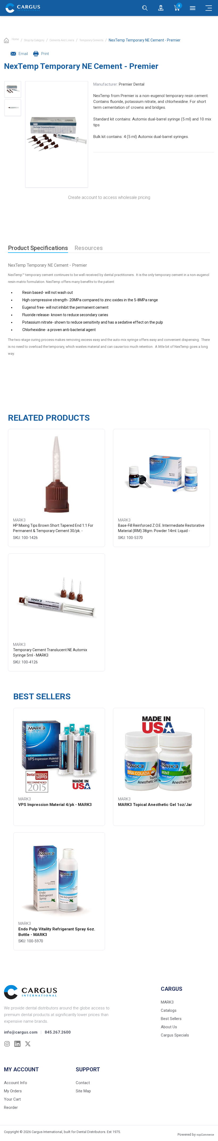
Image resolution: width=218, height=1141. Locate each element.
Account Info (15, 1082)
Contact (83, 1082)
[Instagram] (7, 1044)
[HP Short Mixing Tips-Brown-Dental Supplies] (57, 474)
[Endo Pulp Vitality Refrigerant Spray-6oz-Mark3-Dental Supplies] (59, 878)
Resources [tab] (88, 248)
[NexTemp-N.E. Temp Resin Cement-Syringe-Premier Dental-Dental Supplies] (13, 107)
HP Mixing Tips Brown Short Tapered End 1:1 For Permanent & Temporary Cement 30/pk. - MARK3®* (53, 530)
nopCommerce (205, 1134)
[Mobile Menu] (208, 8)
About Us (169, 1027)
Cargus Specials (175, 1035)
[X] (28, 1044)
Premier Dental (131, 84)
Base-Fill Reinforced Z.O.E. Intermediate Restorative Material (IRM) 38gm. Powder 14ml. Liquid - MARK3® (161, 530)
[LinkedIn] (17, 1044)
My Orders (13, 1091)
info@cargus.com (20, 1032)
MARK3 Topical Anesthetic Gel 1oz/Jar (155, 804)
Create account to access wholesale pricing (109, 197)
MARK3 (167, 1002)
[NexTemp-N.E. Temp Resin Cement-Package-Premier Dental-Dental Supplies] (13, 89)
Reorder (11, 1107)
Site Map (83, 1091)
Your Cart (12, 1099)
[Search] (145, 8)
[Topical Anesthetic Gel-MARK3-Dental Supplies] (159, 753)
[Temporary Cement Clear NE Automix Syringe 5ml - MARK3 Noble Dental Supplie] (57, 599)
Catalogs (169, 1010)
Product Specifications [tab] (38, 248)
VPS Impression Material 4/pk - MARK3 (55, 804)
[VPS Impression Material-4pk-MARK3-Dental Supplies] (59, 753)
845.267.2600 (58, 1032)
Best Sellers (171, 1018)
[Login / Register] (161, 8)
